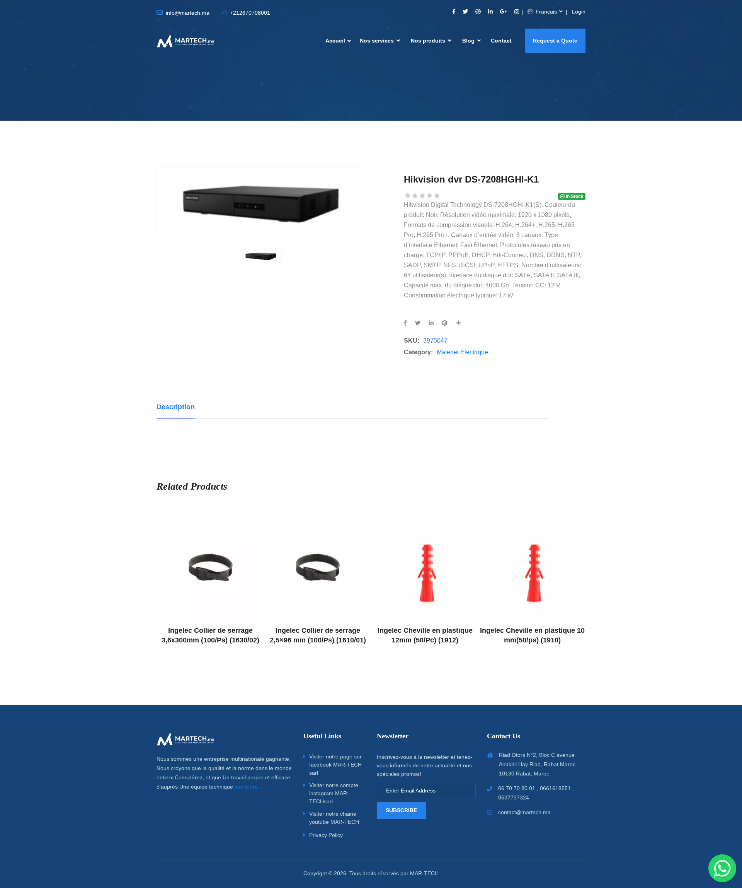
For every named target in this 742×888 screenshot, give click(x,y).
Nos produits (429, 41)
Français (545, 12)
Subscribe (401, 810)
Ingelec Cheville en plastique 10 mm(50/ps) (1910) (532, 635)
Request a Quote (555, 41)
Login (578, 12)
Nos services (377, 41)
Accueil (335, 41)
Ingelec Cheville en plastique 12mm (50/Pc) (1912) (424, 635)
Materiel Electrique (462, 352)
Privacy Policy (326, 835)
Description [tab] (176, 407)
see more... (248, 787)
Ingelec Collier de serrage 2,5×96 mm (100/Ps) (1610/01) (317, 635)
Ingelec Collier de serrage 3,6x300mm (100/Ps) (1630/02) (210, 635)
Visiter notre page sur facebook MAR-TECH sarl (335, 764)
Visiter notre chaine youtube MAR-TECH (334, 818)
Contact (501, 41)
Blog (469, 41)
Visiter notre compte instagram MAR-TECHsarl (333, 793)
